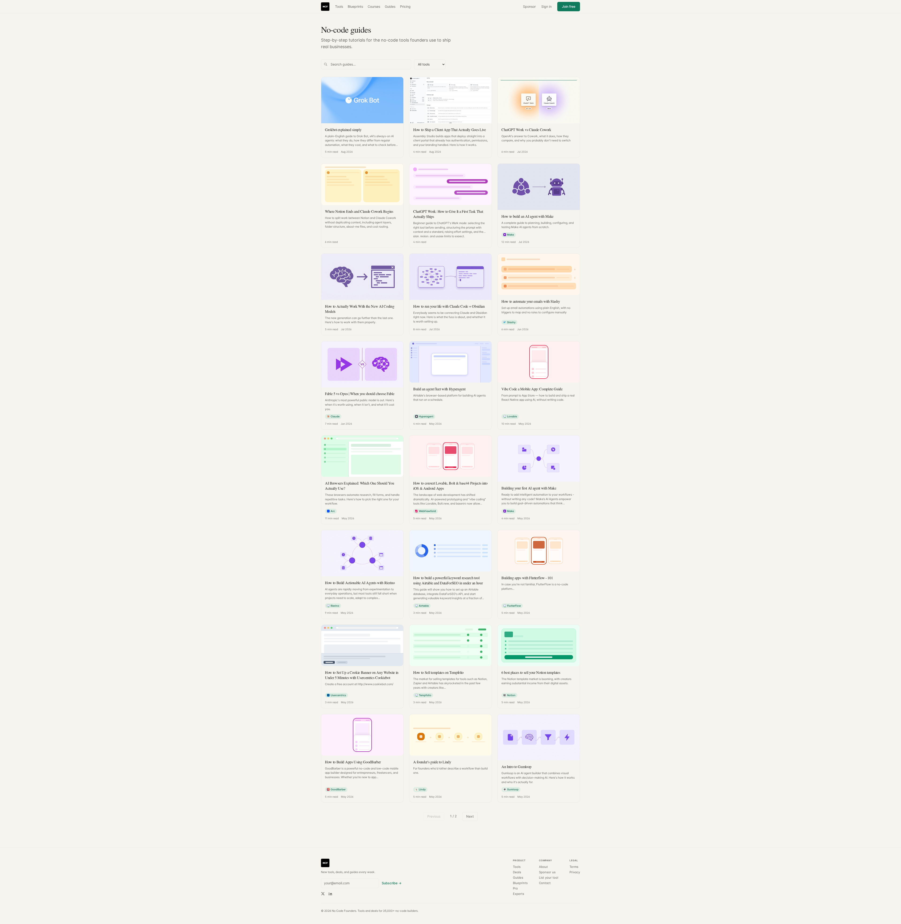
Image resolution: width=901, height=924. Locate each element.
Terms (573, 866)
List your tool (548, 877)
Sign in (546, 6)
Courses (374, 6)
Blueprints (355, 6)
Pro (515, 888)
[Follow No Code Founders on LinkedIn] (330, 894)
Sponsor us (547, 872)
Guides (390, 6)
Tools (339, 6)
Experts (518, 893)
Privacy (574, 872)
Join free (568, 6)
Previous (433, 816)
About (543, 866)
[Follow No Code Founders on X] (323, 894)
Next (470, 816)
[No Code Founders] (325, 6)
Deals (517, 872)
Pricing (405, 6)
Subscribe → (391, 883)
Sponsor (529, 6)
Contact (545, 883)
